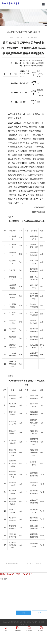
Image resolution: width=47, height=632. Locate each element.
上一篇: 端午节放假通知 (10, 563)
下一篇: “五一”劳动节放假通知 (36, 563)
